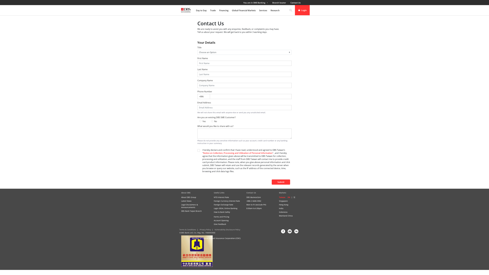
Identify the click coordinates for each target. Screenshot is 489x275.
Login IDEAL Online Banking (225, 208)
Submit (280, 182)
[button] (290, 10)
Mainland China (286, 216)
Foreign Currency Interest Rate (227, 201)
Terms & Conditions (187, 229)
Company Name (205, 80)
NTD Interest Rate (221, 197)
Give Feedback (220, 224)
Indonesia (283, 212)
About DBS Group (188, 197)
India (281, 208)
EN (289, 197)
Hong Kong (283, 204)
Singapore (283, 201)
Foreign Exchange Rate (223, 204)
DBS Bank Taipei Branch (191, 211)
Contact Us (295, 2)
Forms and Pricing (221, 217)
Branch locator (279, 2)
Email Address (204, 102)
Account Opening (221, 220)
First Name (202, 58)
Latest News (186, 201)
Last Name (202, 69)
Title (199, 47)
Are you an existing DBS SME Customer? (216, 117)
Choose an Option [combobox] (207, 52)
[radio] (200, 121)
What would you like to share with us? (215, 126)
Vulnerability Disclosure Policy (227, 229)
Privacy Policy (205, 229)
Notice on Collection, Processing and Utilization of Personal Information (238, 153)
